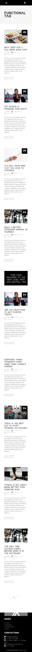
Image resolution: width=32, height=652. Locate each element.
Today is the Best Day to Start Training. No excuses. (15, 426)
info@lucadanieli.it (12, 636)
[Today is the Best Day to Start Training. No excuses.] (16, 412)
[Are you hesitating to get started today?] (16, 299)
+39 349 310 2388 (12, 638)
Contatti (6, 628)
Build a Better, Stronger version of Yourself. (16, 229)
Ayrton (7, 52)
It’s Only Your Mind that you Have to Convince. (14, 168)
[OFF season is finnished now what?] (16, 95)
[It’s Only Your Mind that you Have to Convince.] (16, 155)
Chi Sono (7, 623)
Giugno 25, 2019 (18, 173)
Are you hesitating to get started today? (14, 312)
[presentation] (7, 473)
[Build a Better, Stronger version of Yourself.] (16, 216)
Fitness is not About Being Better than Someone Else (15, 487)
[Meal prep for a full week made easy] (16, 36)
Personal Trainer (9, 627)
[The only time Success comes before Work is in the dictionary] (16, 535)
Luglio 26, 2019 (18, 52)
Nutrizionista (8, 625)
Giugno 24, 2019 (18, 234)
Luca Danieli (10, 646)
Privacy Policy (22, 650)
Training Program (12, 371)
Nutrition (10, 113)
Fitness (9, 175)
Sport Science (11, 432)
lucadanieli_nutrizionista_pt (14, 644)
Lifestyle (10, 54)
